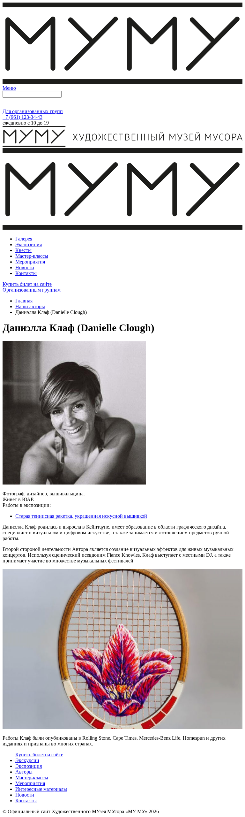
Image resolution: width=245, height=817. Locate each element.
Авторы (24, 772)
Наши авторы (30, 306)
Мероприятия (30, 783)
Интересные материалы (41, 789)
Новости (24, 795)
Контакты (26, 800)
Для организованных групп (33, 111)
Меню (9, 88)
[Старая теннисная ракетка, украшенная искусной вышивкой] (122, 727)
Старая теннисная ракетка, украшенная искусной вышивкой (81, 516)
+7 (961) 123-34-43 (22, 117)
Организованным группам (32, 290)
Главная (24, 300)
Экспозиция (28, 766)
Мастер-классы (31, 777)
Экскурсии (27, 760)
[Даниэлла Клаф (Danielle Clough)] (74, 482)
